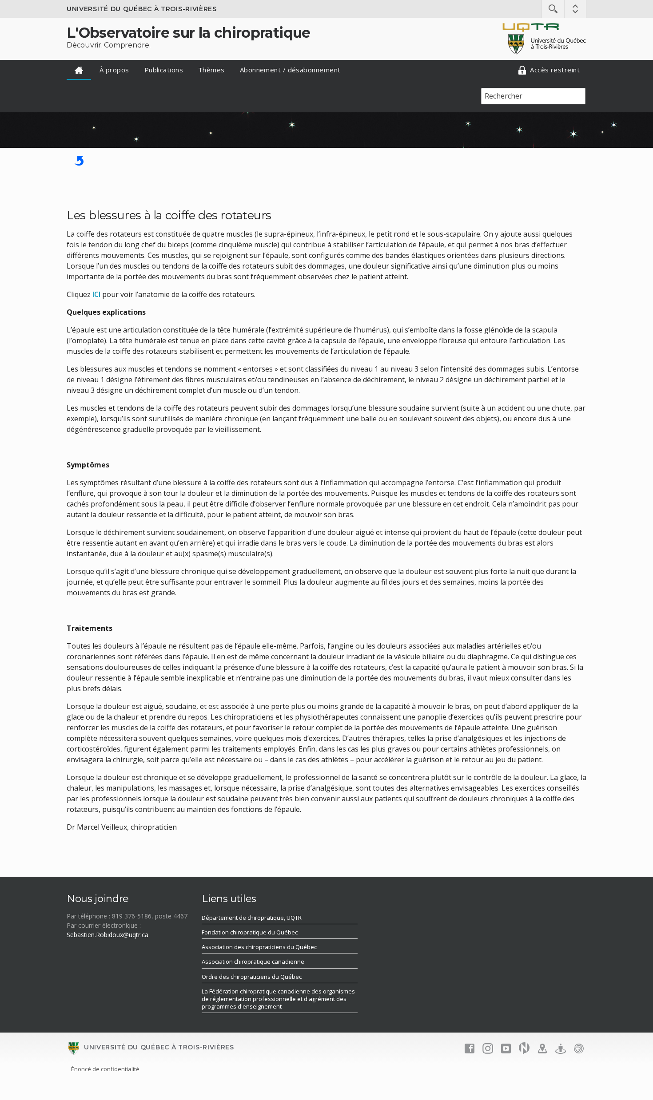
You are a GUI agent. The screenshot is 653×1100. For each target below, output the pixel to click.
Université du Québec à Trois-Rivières (142, 9)
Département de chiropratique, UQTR (252, 918)
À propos (114, 69)
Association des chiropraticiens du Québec (259, 947)
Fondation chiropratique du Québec (250, 932)
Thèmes (211, 69)
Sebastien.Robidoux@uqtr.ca (107, 934)
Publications (163, 69)
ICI (96, 294)
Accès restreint (554, 69)
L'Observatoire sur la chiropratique (189, 32)
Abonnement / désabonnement (290, 69)
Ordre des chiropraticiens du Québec (252, 977)
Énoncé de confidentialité (105, 1069)
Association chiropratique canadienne (253, 961)
